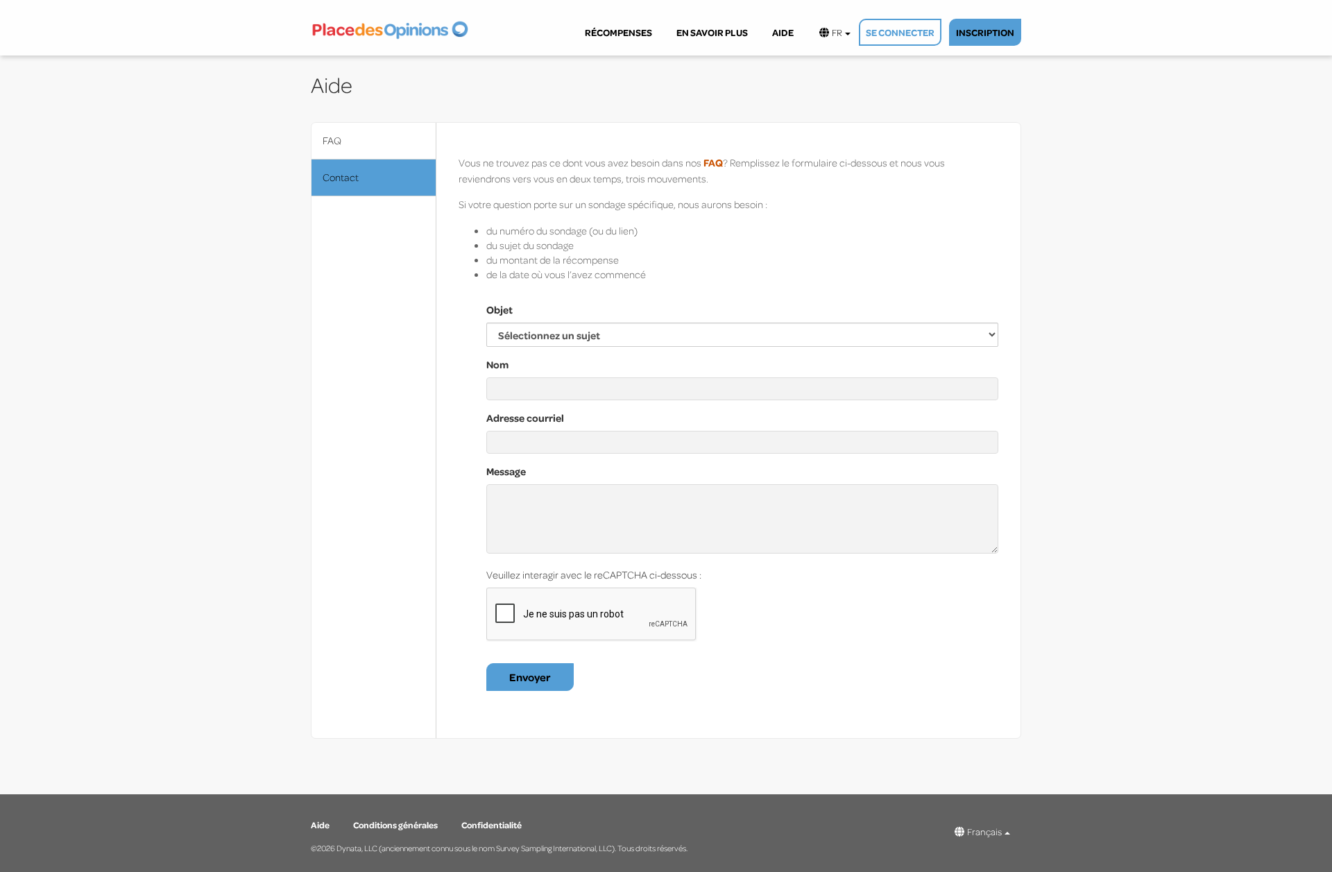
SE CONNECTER (900, 32)
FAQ (332, 140)
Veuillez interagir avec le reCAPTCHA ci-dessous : (593, 574)
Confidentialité (491, 825)
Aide (321, 825)
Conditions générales (396, 825)
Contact (341, 177)
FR (836, 32)
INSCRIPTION (985, 32)
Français (983, 831)
